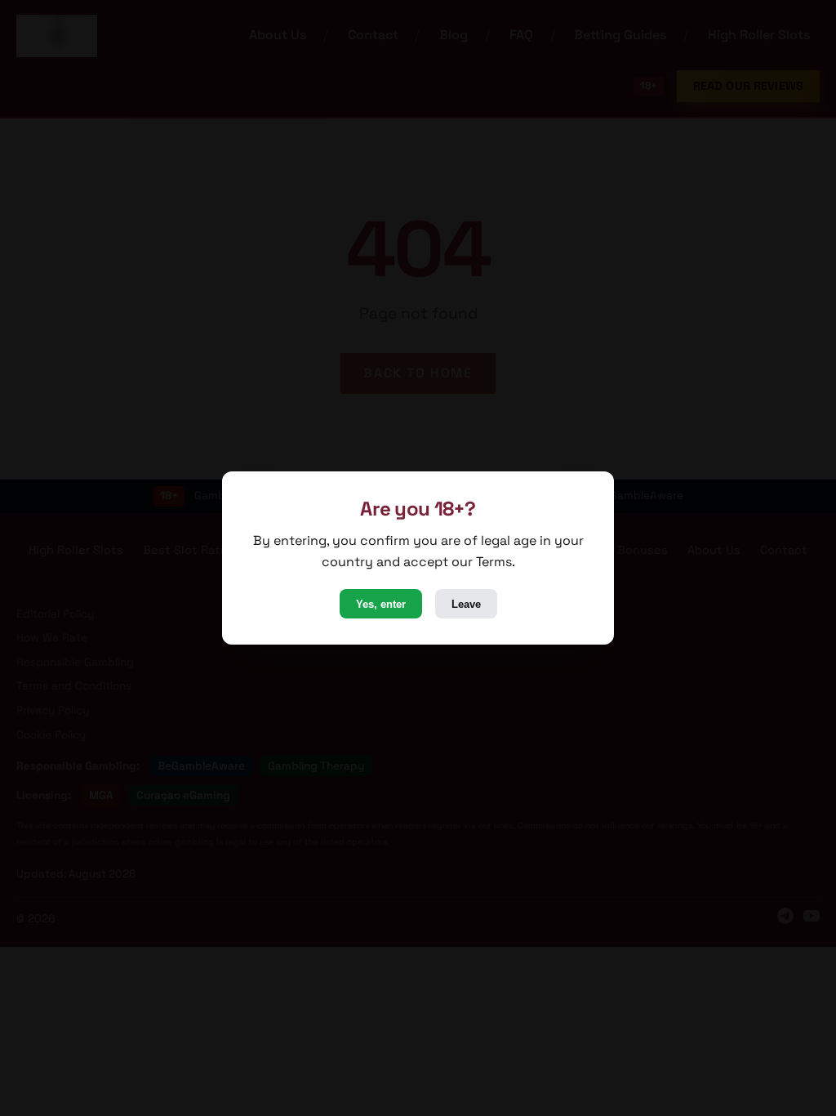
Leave (466, 604)
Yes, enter (381, 604)
